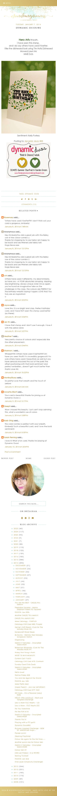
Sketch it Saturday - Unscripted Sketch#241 (28, 644)
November (21, 569)
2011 (16, 773)
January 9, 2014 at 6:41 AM (16, 386)
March (19, 594)
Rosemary (8, 217)
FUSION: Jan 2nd (22, 759)
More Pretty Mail (22, 684)
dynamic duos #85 (34, 141)
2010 (16, 776)
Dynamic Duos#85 (22, 725)
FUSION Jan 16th (22, 681)
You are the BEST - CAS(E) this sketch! (27, 603)
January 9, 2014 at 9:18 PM (16, 432)
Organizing (19, 640)
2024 (16, 532)
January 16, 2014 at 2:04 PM (17, 446)
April (19, 590)
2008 (16, 782)
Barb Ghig (8, 420)
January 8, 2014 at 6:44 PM (16, 345)
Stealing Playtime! (23, 736)
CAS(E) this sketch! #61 (25, 618)
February (21, 597)
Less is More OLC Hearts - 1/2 (27, 703)
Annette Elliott (10, 391)
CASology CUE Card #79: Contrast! (29, 661)
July (18, 581)
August (20, 578)
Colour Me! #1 (21, 750)
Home (29, 458)
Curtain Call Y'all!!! (23, 658)
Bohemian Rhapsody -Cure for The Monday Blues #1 (29, 648)
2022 (16, 538)
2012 (16, 769)
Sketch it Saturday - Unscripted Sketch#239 (28, 715)
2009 (16, 779)
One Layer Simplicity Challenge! (29, 762)
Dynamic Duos (32, 194)
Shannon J (8, 350)
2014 (16, 563)
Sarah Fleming (10, 437)
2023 (16, 535)
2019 (16, 547)
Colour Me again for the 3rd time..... (30, 739)
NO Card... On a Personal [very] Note (28, 694)
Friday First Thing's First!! (25, 652)
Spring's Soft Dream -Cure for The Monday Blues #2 (29, 628)
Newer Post (7, 458)
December (21, 565)
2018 (16, 550)
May (18, 587)
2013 (16, 766)
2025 (16, 528)
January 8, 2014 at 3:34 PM (16, 316)
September (21, 575)
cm (5, 275)
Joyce (7, 305)
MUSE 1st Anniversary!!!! (25, 655)
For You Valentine (22, 709)
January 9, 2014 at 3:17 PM (16, 401)
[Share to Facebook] (25, 199)
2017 (16, 553)
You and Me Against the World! (28, 678)
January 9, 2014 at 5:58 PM (16, 415)
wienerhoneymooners (20, 790)
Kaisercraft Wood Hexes (25, 632)
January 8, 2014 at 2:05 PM (16, 300)
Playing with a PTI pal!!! (25, 722)
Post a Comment (12, 451)
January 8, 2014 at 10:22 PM (17, 372)
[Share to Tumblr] (32, 199)
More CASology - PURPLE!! (26, 621)
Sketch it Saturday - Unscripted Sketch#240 (28, 668)
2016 (16, 557)
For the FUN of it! (22, 711)
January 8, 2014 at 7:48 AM (16, 226)
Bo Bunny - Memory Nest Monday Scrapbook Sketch (29, 636)
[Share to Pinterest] (29, 199)
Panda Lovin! (20, 733)
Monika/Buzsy (10, 377)
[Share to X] (22, 199)
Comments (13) (29, 204)
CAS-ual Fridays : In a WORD (27, 753)
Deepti (7, 406)
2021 (16, 541)
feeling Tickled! (21, 756)
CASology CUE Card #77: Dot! (27, 690)
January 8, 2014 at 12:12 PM (17, 248)
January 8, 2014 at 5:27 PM (16, 331)
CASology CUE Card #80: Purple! (28, 624)
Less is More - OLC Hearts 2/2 (27, 705)
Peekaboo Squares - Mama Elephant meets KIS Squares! (28, 608)
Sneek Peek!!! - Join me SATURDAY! (30, 687)
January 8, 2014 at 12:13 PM (17, 270)
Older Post (50, 458)
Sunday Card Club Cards (25, 664)
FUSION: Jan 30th (22, 612)
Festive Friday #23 (22, 675)
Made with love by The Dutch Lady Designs (36, 791)
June (18, 584)
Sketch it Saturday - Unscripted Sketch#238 (28, 746)
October (20, 572)
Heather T (8, 336)
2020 (16, 544)
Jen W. (7, 322)
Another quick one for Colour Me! (29, 742)
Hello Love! (19, 672)
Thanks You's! (20, 719)
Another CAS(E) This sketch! (26, 615)
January (20, 600)
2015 (16, 560)
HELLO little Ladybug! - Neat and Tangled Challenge (29, 699)
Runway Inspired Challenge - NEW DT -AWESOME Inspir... (29, 729)
